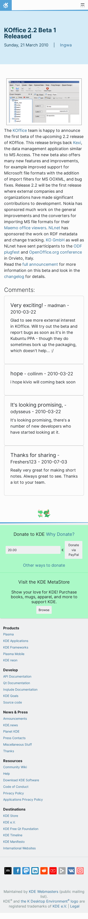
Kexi (77, 142)
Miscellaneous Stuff (17, 744)
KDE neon (10, 660)
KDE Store (10, 816)
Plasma (8, 634)
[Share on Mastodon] (26, 870)
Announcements (15, 718)
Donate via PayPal (73, 550)
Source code (12, 702)
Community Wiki (15, 767)
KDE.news (10, 725)
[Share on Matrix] (8, 870)
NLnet (54, 227)
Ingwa (66, 45)
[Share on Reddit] (44, 870)
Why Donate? (60, 534)
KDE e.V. (9, 822)
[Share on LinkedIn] (35, 870)
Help (6, 773)
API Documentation (17, 676)
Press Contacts (14, 738)
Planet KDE (11, 731)
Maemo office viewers (25, 227)
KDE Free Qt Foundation (20, 829)
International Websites (19, 848)
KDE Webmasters (43, 891)
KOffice (20, 130)
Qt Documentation (16, 683)
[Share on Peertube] (62, 870)
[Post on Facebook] (17, 870)
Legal (74, 906)
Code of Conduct (15, 786)
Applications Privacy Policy (23, 799)
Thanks (8, 751)
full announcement (40, 264)
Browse (44, 610)
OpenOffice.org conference (55, 252)
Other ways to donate (44, 565)
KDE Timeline (12, 835)
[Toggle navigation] (82, 5)
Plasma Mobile (13, 654)
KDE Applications (15, 641)
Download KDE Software (21, 780)
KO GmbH (55, 240)
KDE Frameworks (15, 647)
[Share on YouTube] (53, 870)
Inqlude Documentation (20, 689)
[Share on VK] (71, 870)
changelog (14, 276)
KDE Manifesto (14, 841)
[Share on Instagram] (80, 870)
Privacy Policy (13, 793)
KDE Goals (10, 696)
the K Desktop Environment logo (49, 901)
